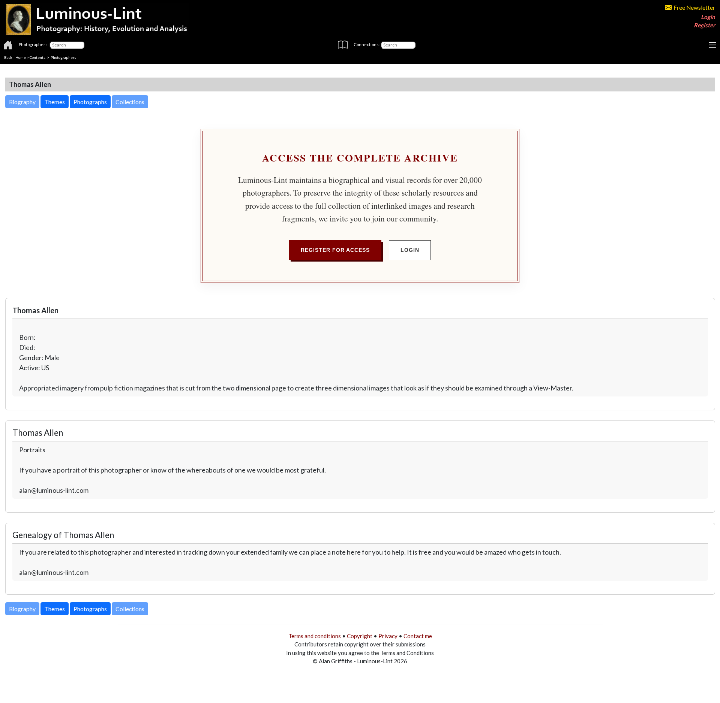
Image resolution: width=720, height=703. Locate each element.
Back (8, 57)
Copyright (359, 636)
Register (704, 25)
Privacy (388, 636)
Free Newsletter (694, 7)
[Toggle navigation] (712, 44)
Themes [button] (54, 101)
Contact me (418, 636)
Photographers (63, 57)
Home (20, 57)
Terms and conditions (314, 636)
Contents (37, 57)
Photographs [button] (90, 101)
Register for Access (335, 250)
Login (708, 16)
